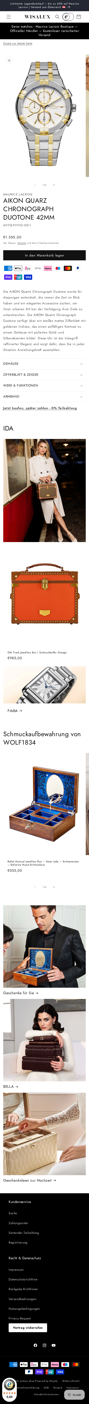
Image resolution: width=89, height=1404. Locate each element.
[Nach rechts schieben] (54, 185)
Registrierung (18, 1242)
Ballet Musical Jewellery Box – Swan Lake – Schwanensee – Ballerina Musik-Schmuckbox (43, 863)
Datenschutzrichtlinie (23, 1279)
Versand (21, 243)
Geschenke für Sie (18, 993)
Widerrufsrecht (71, 1381)
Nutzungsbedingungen (24, 1309)
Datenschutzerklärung (26, 1387)
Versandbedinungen (22, 1299)
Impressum (16, 1269)
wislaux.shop (27, 1381)
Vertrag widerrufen (28, 1327)
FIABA (13, 710)
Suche (13, 1213)
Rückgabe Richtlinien (23, 1289)
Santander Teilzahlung (24, 1233)
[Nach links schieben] (35, 185)
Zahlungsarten (18, 1223)
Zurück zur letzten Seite (17, 43)
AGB (46, 1387)
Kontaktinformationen (46, 1394)
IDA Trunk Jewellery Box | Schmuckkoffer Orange (37, 652)
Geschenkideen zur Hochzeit (27, 1180)
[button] (8, 17)
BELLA (8, 1086)
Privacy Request (20, 1318)
